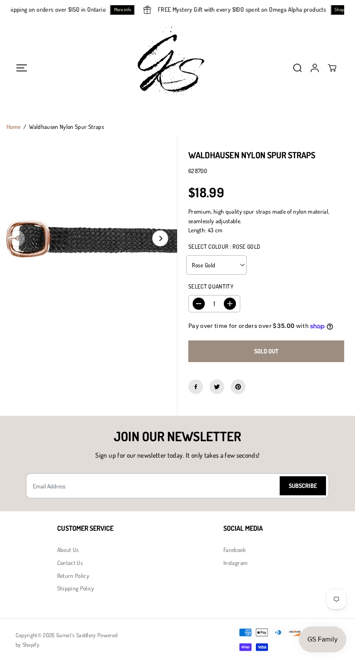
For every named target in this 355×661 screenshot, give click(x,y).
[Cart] (332, 68)
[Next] (160, 238)
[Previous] (17, 238)
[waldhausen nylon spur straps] (88, 238)
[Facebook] (195, 386)
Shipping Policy (75, 588)
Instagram (235, 562)
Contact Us (70, 562)
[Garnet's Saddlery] (177, 68)
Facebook (234, 549)
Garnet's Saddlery (76, 635)
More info (125, 9)
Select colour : (224, 246)
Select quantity (210, 286)
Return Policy (73, 575)
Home (13, 126)
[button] (22, 67)
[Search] (297, 68)
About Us (68, 549)
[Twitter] (217, 386)
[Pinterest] (238, 386)
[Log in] (315, 68)
